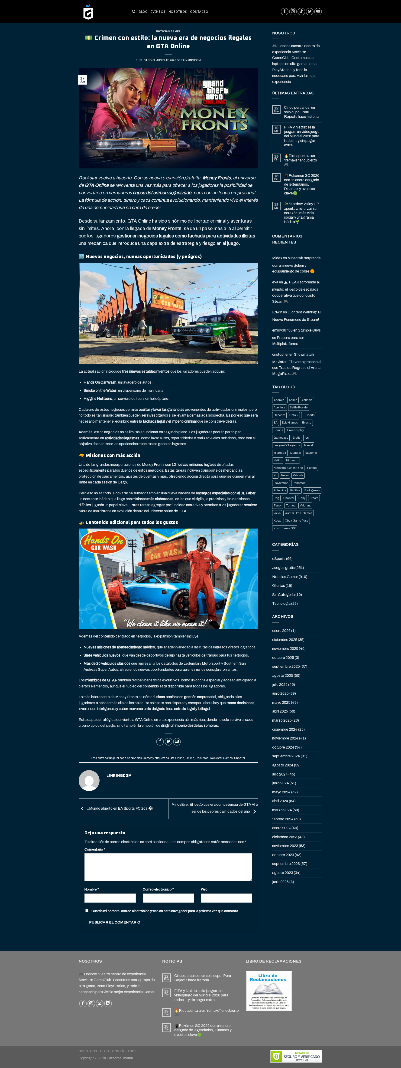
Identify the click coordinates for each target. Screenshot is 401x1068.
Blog (143, 11)
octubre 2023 (283, 855)
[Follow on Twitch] (108, 1003)
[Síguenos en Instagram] (293, 12)
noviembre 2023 (285, 846)
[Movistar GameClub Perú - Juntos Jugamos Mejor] (102, 11)
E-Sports (309, 415)
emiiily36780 (282, 330)
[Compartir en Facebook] (160, 742)
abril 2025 (280, 711)
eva (275, 282)
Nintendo (292, 460)
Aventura (279, 407)
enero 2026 (281, 631)
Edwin (277, 312)
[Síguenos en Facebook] (284, 12)
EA (276, 422)
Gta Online (177, 758)
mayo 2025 (281, 702)
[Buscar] (134, 11)
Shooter (239, 758)
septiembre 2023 (286, 864)
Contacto (199, 11)
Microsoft (280, 452)
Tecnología (281, 603)
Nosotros (177, 11)
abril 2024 (280, 801)
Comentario (94, 849)
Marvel (308, 445)
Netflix (278, 460)
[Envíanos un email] (99, 1003)
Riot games (312, 490)
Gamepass (281, 437)
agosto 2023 (282, 873)
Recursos (202, 758)
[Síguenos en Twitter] (310, 12)
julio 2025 (280, 685)
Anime (293, 400)
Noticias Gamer (168, 31)
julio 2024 (280, 774)
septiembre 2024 (286, 756)
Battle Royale (298, 407)
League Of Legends (287, 445)
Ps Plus (295, 490)
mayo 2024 (281, 792)
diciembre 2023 (284, 837)
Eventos (158, 11)
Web (204, 889)
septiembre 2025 (286, 666)
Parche (312, 468)
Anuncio (307, 400)
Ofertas (278, 586)
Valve (277, 513)
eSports (278, 559)
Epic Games (290, 422)
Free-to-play (295, 430)
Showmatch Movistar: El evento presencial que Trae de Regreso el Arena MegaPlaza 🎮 (296, 364)
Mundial (295, 452)
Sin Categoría (283, 595)
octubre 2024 (283, 747)
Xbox (277, 520)
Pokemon (299, 483)
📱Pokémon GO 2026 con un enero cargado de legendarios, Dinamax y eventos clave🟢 (301, 184)
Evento (306, 422)
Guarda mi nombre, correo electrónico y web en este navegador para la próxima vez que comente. (165, 911)
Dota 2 (293, 415)
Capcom (279, 415)
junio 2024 (280, 783)
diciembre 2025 (284, 640)
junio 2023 (280, 882)
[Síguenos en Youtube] (318, 12)
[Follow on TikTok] (301, 12)
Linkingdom (192, 60)
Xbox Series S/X (285, 528)
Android (279, 400)
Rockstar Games (221, 758)
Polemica (280, 490)
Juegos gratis (283, 568)
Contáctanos (124, 1051)
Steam (314, 498)
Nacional (311, 452)
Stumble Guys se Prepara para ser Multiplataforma (296, 336)
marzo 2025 (282, 720)
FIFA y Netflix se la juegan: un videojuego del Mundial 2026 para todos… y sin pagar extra (302, 136)
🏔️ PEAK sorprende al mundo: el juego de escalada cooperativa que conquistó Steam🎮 (296, 291)
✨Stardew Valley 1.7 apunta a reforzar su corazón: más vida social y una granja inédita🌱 (301, 213)
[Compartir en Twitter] (168, 742)
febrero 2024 (283, 819)
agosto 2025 (282, 675)
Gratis (296, 437)
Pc (275, 475)
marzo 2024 (282, 810)
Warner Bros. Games (298, 513)
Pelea (285, 475)
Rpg (276, 498)
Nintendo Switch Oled (288, 468)
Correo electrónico (158, 889)
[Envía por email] (177, 742)
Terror (278, 505)
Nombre (91, 889)
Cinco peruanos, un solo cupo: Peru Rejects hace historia (301, 111)
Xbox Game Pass (296, 520)
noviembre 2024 (285, 738)
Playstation (281, 483)
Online (189, 758)
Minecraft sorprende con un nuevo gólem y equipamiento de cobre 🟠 (296, 264)
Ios (307, 437)
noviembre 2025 (285, 649)
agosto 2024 (282, 765)
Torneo (291, 505)
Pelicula (298, 475)
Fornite (278, 430)
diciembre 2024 (285, 729)
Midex (277, 258)
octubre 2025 (283, 658)
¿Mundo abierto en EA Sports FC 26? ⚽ (119, 809)
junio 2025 (280, 693)
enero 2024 (281, 828)
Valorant (305, 505)
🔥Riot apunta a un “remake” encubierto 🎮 (300, 160)
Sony (301, 498)
